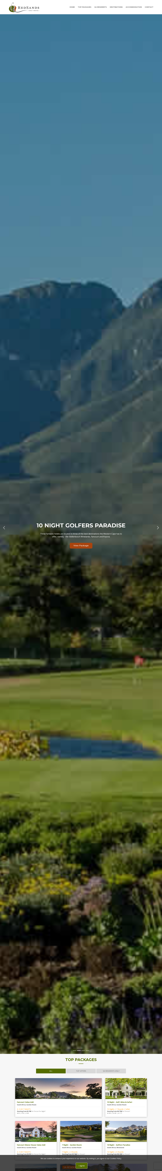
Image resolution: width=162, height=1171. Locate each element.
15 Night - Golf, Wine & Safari (119, 1102)
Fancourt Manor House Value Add (31, 1145)
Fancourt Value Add (25, 1102)
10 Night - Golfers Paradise (118, 1145)
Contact (149, 7)
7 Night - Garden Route (72, 1145)
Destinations (116, 7)
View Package (81, 545)
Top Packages (84, 7)
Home (72, 7)
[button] (4, 527)
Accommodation (134, 7)
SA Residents (100, 7)
